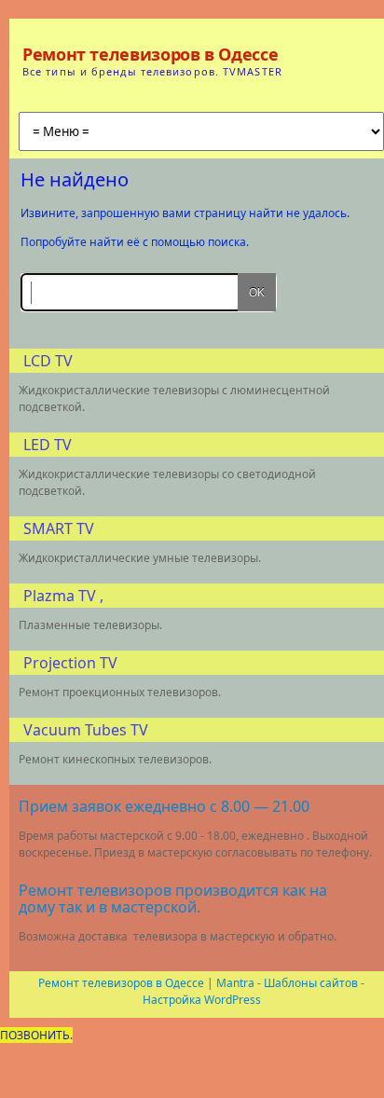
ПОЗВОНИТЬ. (36, 1035)
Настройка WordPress (202, 1000)
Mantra (235, 983)
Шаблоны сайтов (311, 983)
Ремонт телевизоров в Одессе (150, 54)
